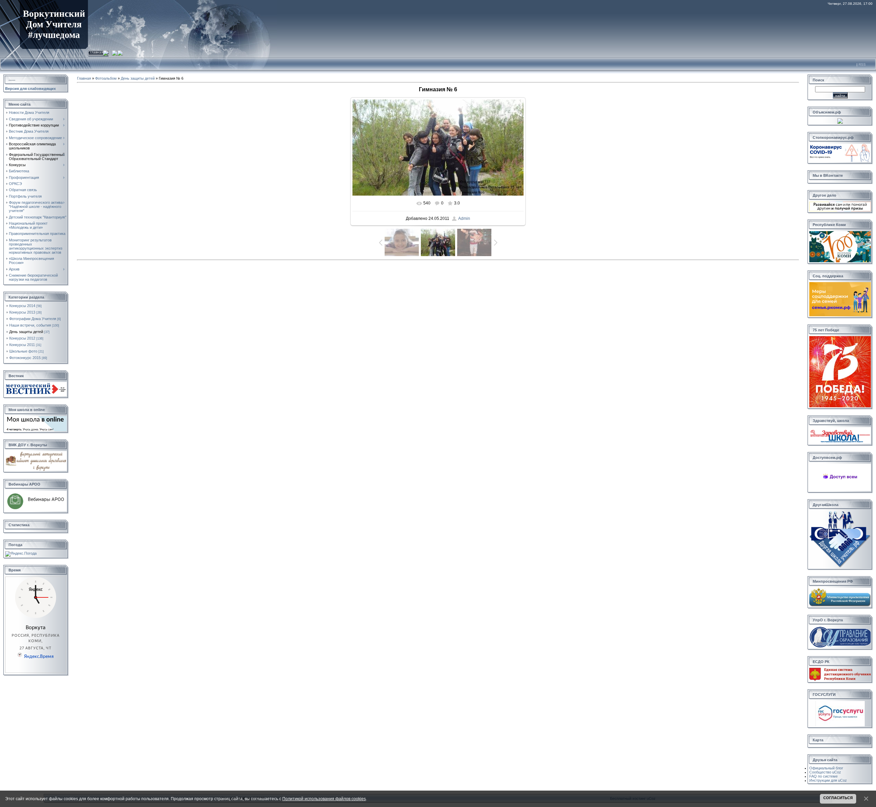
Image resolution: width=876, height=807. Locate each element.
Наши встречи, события (30, 325)
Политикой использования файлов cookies (324, 798)
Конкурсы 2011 (22, 345)
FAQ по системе (823, 776)
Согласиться (838, 798)
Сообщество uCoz (825, 772)
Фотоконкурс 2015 (25, 358)
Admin (464, 218)
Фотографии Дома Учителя (32, 319)
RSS (862, 64)
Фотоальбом (106, 78)
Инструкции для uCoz (828, 780)
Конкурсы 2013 (22, 312)
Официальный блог (826, 768)
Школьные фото (23, 351)
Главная (96, 52)
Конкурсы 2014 (22, 306)
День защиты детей (26, 332)
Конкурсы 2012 (22, 338)
